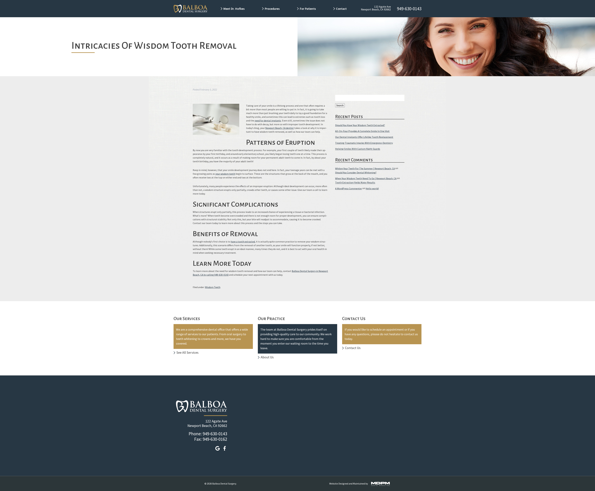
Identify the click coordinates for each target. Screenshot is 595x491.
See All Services (187, 352)
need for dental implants (268, 120)
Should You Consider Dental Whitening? (356, 172)
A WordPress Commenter (348, 188)
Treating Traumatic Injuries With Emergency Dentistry (364, 142)
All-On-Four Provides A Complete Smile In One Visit (362, 131)
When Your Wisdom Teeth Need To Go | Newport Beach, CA (366, 178)
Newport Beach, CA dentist (279, 128)
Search (340, 105)
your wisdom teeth (225, 173)
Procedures (272, 9)
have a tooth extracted (243, 241)
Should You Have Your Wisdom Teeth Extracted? (360, 125)
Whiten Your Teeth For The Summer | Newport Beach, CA (365, 168)
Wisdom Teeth (212, 287)
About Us (267, 357)
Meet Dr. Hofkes (234, 9)
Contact (341, 9)
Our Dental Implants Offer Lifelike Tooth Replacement (364, 137)
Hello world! (372, 188)
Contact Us (353, 348)
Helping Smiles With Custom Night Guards (357, 148)
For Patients (308, 9)
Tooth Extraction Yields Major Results (355, 182)
